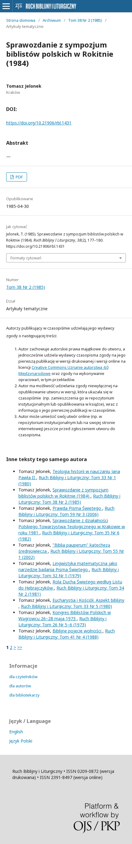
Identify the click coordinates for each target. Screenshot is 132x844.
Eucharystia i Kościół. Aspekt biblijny (88, 600)
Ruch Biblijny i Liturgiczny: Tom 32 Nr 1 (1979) (68, 573)
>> (19, 647)
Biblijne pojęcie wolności (77, 631)
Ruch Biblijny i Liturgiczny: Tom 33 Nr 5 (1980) (66, 606)
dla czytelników (23, 676)
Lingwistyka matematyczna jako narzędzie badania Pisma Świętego (67, 566)
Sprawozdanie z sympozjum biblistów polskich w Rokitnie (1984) (63, 493)
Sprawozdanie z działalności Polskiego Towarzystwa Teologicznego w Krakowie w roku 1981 (71, 526)
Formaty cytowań (25, 258)
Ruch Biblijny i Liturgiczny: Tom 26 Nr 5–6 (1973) (62, 622)
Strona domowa (20, 20)
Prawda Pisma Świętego (77, 508)
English (16, 732)
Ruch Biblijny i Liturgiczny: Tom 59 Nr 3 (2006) (66, 511)
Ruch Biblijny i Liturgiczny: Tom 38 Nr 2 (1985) (69, 499)
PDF (19, 177)
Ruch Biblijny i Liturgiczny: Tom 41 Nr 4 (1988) (66, 634)
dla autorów (20, 686)
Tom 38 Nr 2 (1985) (85, 20)
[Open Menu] (6, 6)
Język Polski (20, 741)
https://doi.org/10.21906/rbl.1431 (39, 123)
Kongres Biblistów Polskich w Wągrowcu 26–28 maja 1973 (64, 615)
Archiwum (52, 20)
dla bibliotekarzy (24, 695)
